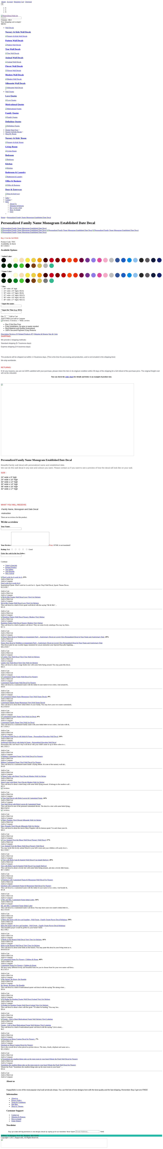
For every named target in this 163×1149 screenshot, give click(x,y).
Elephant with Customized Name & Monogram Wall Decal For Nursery (26, 886)
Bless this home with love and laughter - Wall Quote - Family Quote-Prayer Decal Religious (33, 926)
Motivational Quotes (14, 104)
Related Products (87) (26, 334)
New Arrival (9, 573)
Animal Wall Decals (14, 58)
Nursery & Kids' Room (15, 138)
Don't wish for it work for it (10, 583)
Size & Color (53, 334)
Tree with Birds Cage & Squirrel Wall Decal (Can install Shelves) (24, 866)
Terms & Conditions (18, 1102)
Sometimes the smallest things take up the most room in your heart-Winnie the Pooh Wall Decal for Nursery (38, 1065)
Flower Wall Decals (14, 66)
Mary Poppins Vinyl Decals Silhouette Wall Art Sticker (20, 826)
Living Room (11, 147)
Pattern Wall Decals (14, 40)
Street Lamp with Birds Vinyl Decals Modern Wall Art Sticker (22, 782)
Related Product (11, 567)
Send (102, 1132)
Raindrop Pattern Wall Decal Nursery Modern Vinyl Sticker (22, 623)
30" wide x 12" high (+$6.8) (14, 293)
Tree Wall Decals (12, 49)
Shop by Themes (17, 1106)
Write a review (25, 321)
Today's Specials (11, 565)
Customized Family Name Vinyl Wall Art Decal (17, 722)
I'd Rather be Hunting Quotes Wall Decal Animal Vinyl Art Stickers (24, 1005)
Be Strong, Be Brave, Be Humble (13, 985)
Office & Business (13, 181)
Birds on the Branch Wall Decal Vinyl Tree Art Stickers (20, 945)
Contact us (15, 1115)
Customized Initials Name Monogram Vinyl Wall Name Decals (23, 703)
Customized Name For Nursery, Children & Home (18, 965)
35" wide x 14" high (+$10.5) (14, 295)
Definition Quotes (13, 121)
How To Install (15, 210)
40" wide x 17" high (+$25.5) (14, 300)
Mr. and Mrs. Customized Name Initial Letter (16, 906)
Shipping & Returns (17, 206)
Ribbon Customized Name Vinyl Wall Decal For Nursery (21, 762)
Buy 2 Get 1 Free (16, 208)
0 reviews (13, 321)
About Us (13, 204)
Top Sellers (9, 569)
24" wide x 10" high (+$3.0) (14, 291)
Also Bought (9, 571)
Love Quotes (11, 96)
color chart (69, 377)
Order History (16, 1121)
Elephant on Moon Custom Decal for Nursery (17, 1045)
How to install (16, 1119)
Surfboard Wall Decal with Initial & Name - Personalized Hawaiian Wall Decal (28, 742)
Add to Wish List (7, 319)
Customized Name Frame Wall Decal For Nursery (18, 683)
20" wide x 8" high (10, 289)
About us (14, 1098)
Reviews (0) (13, 334)
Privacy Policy (16, 1100)
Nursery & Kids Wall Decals (18, 32)
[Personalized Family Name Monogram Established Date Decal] (23, 228)
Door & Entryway (13, 189)
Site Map (14, 1104)
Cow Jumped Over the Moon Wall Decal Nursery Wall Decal (22, 846)
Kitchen (8, 164)
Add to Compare (19, 319)
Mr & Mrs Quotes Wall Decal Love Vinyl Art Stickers (20, 603)
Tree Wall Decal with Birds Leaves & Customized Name (21, 804)
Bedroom (9, 155)
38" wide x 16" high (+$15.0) (14, 297)
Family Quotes (12, 113)
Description (5, 334)
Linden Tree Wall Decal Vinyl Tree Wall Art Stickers (19, 663)
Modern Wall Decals (14, 75)
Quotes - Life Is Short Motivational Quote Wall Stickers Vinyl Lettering (26, 1025)
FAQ (11, 212)
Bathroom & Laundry (15, 172)
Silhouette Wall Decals (15, 83)
